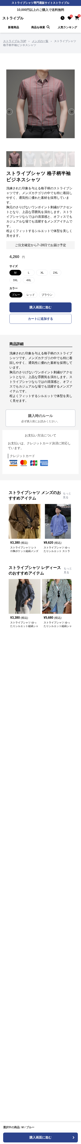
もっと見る (67, 495)
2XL (55, 272)
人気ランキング (67, 27)
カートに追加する (40, 318)
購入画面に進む (40, 307)
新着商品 (13, 27)
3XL (15, 280)
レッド (31, 294)
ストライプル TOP (14, 41)
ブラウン (46, 294)
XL (42, 272)
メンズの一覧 (40, 41)
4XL (28, 280)
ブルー (16, 294)
